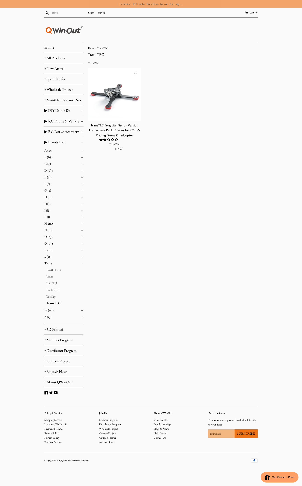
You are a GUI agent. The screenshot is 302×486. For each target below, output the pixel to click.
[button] (109, 140)
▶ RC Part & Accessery (63, 131)
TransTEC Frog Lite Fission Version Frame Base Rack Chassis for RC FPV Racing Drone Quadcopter (114, 130)
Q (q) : (63, 243)
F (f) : (63, 184)
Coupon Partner (107, 437)
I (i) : (63, 203)
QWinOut (66, 460)
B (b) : (63, 157)
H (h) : (63, 197)
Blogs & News (161, 429)
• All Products (54, 58)
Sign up (101, 12)
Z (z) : (63, 317)
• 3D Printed (53, 329)
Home (49, 47)
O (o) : (63, 237)
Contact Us (160, 437)
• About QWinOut (58, 382)
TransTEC (53, 303)
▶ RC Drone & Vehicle (63, 121)
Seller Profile (160, 420)
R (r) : (63, 250)
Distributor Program (110, 424)
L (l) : (63, 217)
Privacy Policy (51, 437)
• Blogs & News (55, 371)
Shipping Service (53, 420)
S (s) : (63, 256)
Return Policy (51, 433)
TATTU (51, 283)
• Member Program (58, 339)
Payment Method (53, 429)
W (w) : (63, 310)
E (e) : (63, 177)
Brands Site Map (162, 424)
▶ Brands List (63, 142)
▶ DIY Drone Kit (63, 110)
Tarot (49, 276)
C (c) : (63, 164)
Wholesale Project (108, 429)
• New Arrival (54, 68)
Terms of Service (53, 442)
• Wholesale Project (58, 89)
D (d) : (63, 170)
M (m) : (63, 223)
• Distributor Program (60, 350)
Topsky (50, 296)
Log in (91, 12)
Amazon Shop (106, 442)
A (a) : (63, 150)
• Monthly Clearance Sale (63, 99)
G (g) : (63, 190)
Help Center (160, 433)
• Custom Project (57, 361)
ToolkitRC (53, 290)
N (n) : (63, 230)
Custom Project (107, 433)
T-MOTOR (54, 270)
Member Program (108, 420)
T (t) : (63, 263)
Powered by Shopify (80, 460)
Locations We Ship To (55, 424)
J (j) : (63, 210)
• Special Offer (54, 78)
